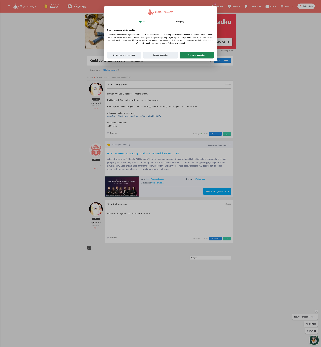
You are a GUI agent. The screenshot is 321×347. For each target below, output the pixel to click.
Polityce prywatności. (176, 43)
